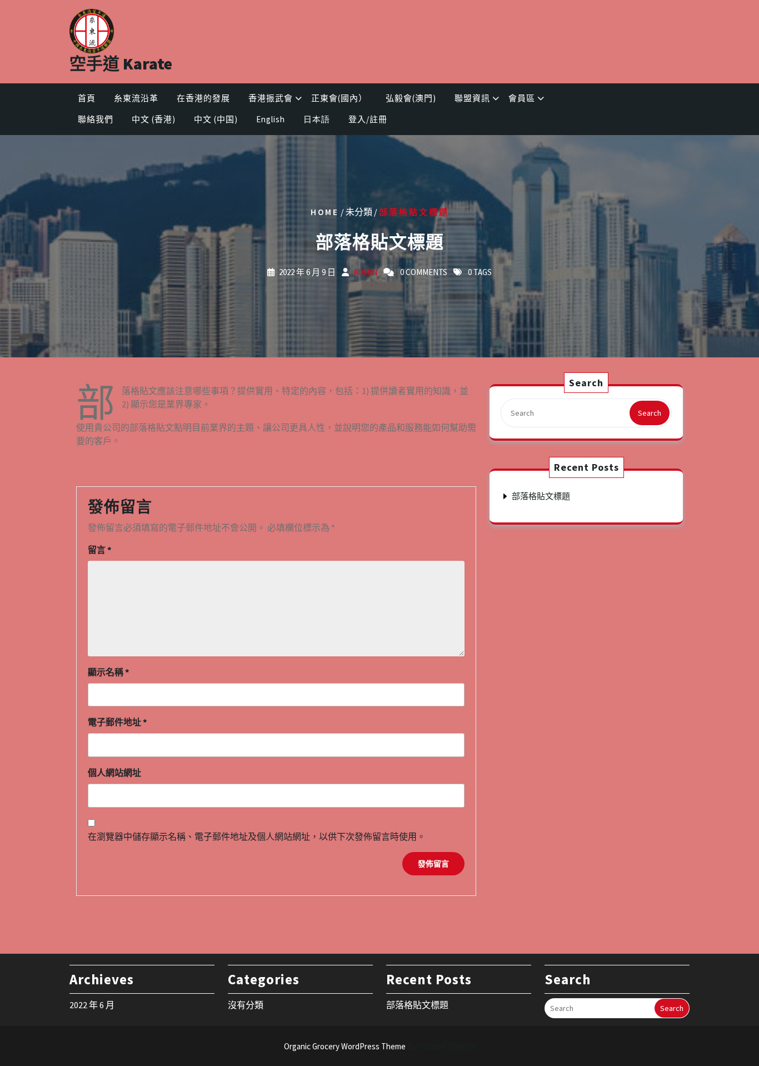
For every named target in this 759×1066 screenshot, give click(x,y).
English (270, 119)
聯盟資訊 (472, 98)
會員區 (521, 98)
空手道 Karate (120, 63)
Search (649, 413)
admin (365, 271)
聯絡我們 (95, 119)
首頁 (87, 98)
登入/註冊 (367, 119)
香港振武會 (270, 98)
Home (325, 211)
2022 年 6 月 (91, 1004)
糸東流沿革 (136, 98)
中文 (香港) (154, 119)
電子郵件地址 (117, 722)
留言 (100, 549)
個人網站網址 (114, 772)
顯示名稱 (108, 672)
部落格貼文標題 (541, 496)
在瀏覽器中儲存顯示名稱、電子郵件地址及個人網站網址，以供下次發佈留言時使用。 (257, 836)
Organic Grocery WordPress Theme (380, 1046)
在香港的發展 (203, 98)
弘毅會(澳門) (411, 98)
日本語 (316, 119)
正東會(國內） (339, 98)
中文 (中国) (216, 119)
